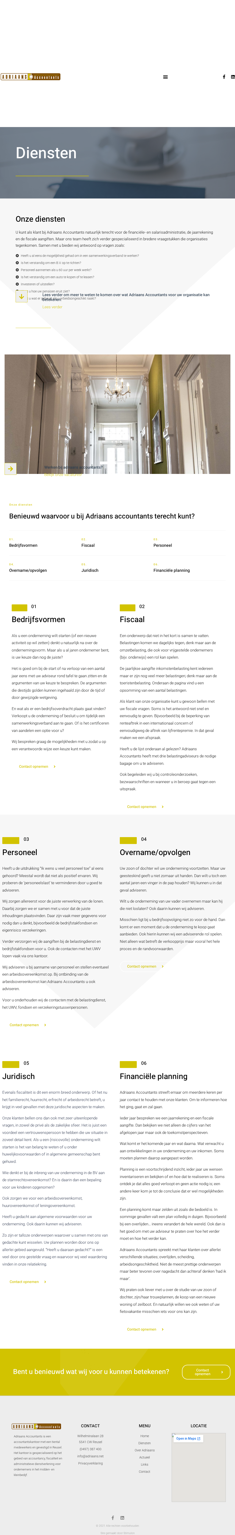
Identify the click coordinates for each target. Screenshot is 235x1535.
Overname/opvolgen (28, 570)
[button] (165, 77)
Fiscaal (88, 545)
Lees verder (52, 307)
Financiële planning (172, 570)
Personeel (163, 545)
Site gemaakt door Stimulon (118, 1533)
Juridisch (89, 570)
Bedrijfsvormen (23, 545)
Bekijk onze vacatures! (63, 474)
